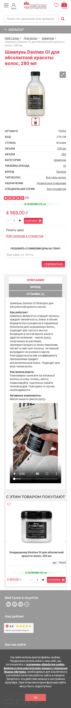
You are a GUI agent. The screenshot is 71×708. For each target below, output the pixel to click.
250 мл (61, 148)
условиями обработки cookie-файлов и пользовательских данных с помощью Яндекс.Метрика (35, 668)
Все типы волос (56, 177)
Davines (61, 171)
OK (35, 697)
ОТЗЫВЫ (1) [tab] (35, 294)
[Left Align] (6, 198)
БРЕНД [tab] (35, 287)
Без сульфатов (56, 189)
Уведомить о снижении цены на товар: (35, 248)
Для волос (30, 38)
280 (63, 154)
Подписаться (53, 264)
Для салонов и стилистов (24, 236)
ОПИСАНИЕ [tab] (35, 280)
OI (64, 165)
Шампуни (48, 38)
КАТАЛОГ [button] (15, 30)
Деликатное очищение (51, 183)
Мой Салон (12, 38)
